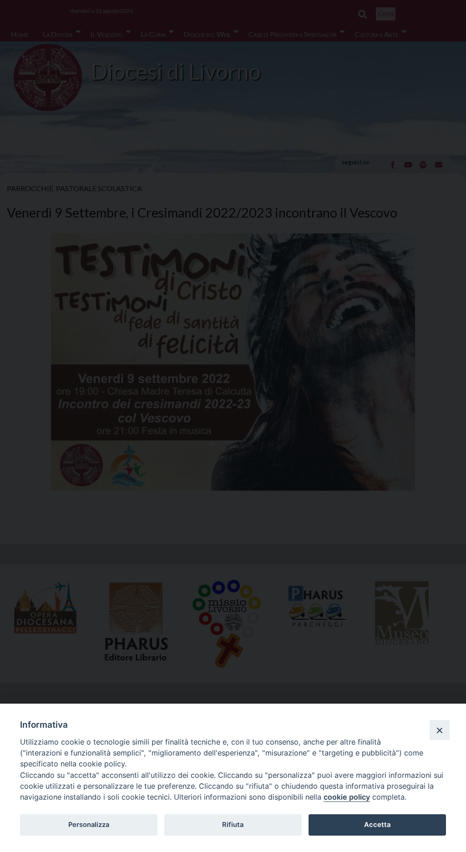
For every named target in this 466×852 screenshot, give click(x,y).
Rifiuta (232, 825)
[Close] (440, 730)
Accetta (377, 825)
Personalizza (88, 825)
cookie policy (347, 796)
